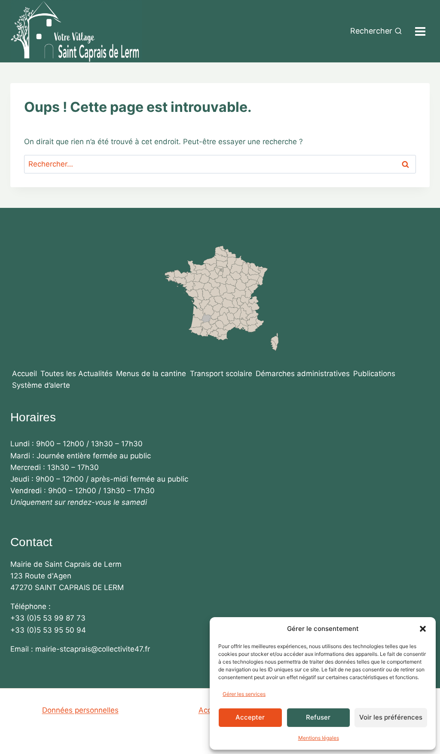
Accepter (250, 717)
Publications (374, 373)
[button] (423, 628)
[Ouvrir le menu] (420, 31)
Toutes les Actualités (76, 373)
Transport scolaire (221, 373)
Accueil (24, 373)
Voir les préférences (390, 717)
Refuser (318, 717)
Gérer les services (244, 694)
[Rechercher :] (220, 164)
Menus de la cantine (151, 373)
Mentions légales (318, 738)
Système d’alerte (41, 385)
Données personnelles (80, 710)
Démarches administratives (303, 373)
